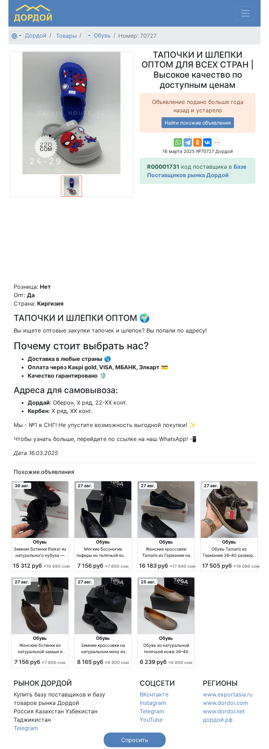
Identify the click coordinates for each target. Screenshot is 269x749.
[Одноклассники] (197, 142)
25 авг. (148, 581)
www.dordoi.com (225, 702)
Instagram (153, 702)
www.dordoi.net (224, 711)
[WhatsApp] (178, 142)
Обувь (102, 35)
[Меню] (245, 13)
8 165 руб (103, 661)
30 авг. (22, 485)
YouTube (151, 719)
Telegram (26, 728)
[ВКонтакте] (207, 142)
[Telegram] (188, 142)
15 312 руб (41, 565)
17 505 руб (231, 565)
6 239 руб (166, 661)
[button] (134, 740)
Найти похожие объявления (198, 123)
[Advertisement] (197, 233)
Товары (66, 35)
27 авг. (85, 485)
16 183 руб (167, 565)
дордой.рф (218, 719)
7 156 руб (103, 565)
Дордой (36, 35)
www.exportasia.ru (228, 694)
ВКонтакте (154, 694)
